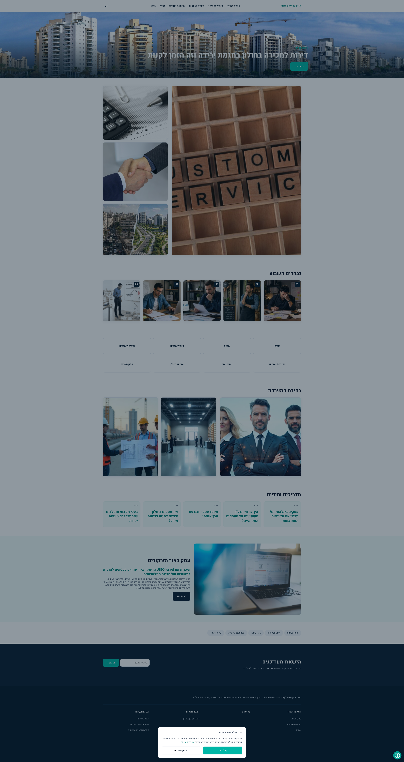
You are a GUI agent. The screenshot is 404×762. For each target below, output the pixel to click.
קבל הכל (222, 750)
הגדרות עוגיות (187, 742)
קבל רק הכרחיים (181, 750)
